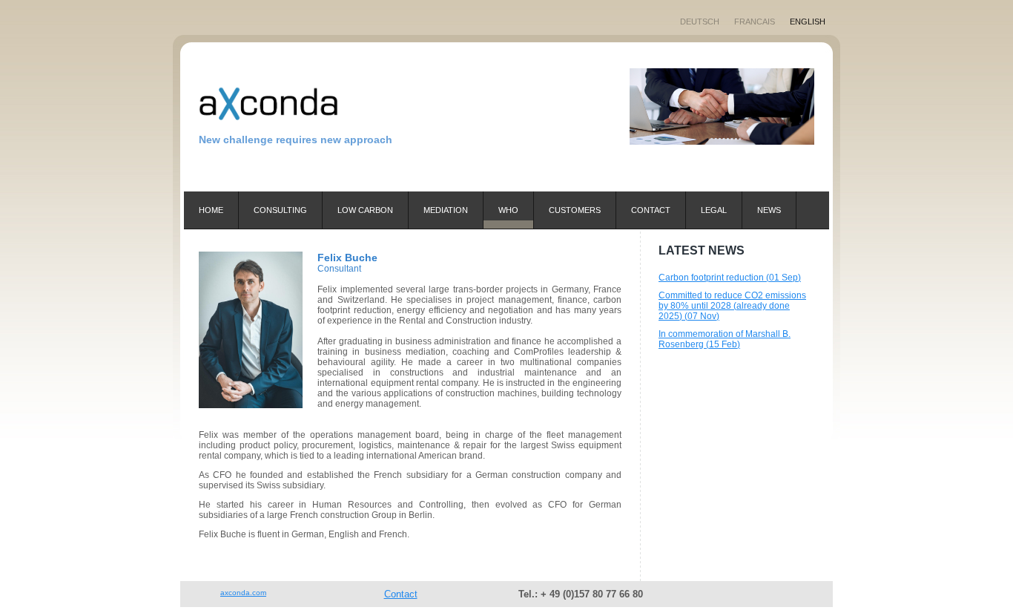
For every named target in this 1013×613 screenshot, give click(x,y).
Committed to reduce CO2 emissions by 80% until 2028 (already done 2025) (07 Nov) (732, 305)
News (769, 210)
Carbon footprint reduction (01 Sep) (730, 277)
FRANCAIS (754, 21)
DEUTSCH (699, 21)
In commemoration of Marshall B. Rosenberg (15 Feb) (725, 339)
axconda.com (243, 593)
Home (211, 210)
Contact (650, 210)
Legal (714, 210)
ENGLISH (807, 21)
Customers (575, 210)
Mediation (445, 210)
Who (508, 210)
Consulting (280, 210)
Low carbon (365, 210)
